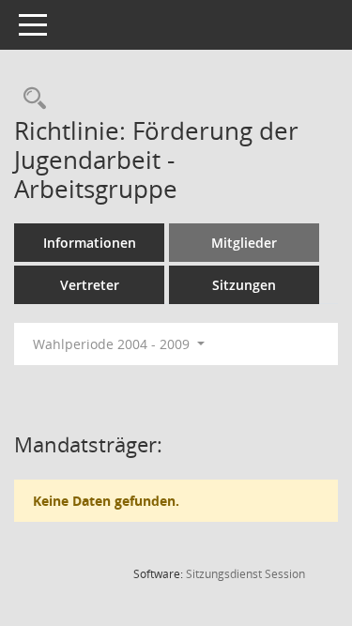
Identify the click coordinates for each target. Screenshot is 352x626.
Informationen (89, 243)
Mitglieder (244, 243)
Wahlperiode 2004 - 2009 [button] (113, 344)
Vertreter (89, 285)
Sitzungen (244, 285)
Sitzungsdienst (245, 574)
